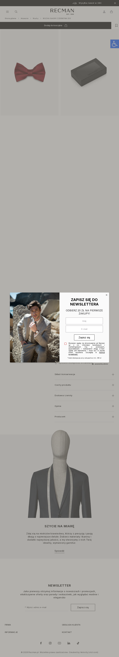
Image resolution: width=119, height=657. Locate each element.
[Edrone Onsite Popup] (59, 328)
